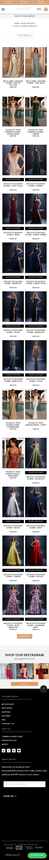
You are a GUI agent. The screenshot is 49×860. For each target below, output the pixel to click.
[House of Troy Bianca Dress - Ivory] (36, 404)
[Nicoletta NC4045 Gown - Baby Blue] (13, 355)
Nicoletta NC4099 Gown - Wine (13, 234)
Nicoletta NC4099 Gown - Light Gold (13, 185)
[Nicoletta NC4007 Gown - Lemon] (13, 551)
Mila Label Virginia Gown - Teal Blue (36, 82)
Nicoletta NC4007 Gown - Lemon (13, 576)
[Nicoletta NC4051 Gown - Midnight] (13, 257)
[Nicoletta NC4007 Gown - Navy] (36, 502)
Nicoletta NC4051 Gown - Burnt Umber (36, 234)
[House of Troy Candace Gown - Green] (36, 111)
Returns (6, 716)
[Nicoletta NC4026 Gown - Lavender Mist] (36, 599)
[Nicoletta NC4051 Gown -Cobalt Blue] (36, 257)
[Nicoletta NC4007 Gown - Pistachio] (36, 453)
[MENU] (3, 8)
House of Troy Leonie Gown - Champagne (13, 425)
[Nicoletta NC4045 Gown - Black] (13, 306)
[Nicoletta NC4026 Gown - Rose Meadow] (13, 599)
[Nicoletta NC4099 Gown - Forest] (36, 160)
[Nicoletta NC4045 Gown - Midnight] (36, 306)
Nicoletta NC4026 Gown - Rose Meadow (13, 625)
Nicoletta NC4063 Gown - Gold (35, 380)
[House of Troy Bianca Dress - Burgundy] (13, 453)
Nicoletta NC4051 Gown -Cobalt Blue (36, 283)
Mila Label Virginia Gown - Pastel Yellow (13, 83)
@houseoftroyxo (24, 659)
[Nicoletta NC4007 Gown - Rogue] (36, 551)
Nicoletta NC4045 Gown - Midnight (35, 331)
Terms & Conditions (12, 737)
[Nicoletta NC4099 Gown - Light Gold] (13, 160)
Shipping (6, 712)
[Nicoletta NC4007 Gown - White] (13, 502)
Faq (3, 720)
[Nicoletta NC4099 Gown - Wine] (13, 209)
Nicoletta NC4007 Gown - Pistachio (36, 478)
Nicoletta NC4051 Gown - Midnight (13, 283)
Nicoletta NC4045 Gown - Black (13, 331)
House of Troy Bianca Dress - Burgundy (13, 474)
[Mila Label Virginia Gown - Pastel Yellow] (13, 62)
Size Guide (7, 708)
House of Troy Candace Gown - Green (36, 132)
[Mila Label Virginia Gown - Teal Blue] (36, 62)
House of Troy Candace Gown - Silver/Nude (13, 132)
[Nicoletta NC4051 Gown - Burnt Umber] (36, 209)
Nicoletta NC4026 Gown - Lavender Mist (35, 625)
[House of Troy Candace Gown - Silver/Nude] (13, 111)
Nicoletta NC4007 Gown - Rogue (36, 576)
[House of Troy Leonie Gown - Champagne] (13, 404)
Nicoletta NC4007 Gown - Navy (36, 527)
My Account (8, 704)
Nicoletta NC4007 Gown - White (13, 527)
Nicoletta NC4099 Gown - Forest (35, 185)
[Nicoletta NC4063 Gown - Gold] (36, 355)
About (5, 744)
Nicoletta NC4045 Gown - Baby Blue (13, 380)
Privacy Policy (9, 740)
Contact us (8, 724)
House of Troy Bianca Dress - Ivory (36, 424)
